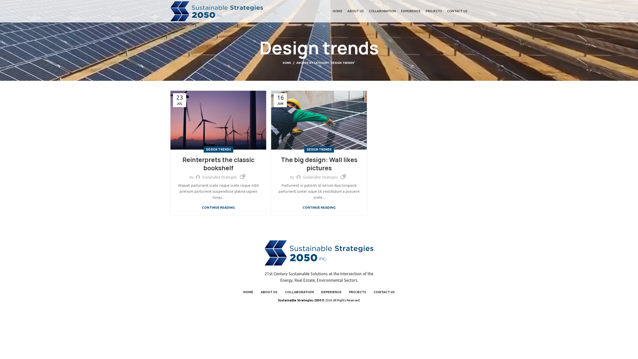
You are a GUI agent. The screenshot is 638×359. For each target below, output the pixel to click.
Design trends (218, 149)
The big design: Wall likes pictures (319, 164)
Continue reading (218, 207)
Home (287, 62)
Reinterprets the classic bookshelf (218, 164)
